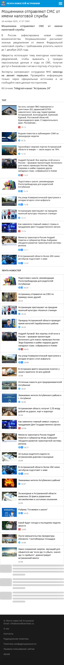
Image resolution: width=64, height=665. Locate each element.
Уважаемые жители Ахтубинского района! (39, 480)
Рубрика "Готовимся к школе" (33, 509)
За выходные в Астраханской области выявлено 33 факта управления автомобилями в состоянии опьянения (37, 496)
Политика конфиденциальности (20, 643)
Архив (7, 654)
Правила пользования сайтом (19, 648)
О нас (6, 628)
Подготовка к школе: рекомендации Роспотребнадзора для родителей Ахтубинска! (36, 184)
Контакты (8, 633)
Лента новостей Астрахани (17, 659)
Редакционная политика (16, 638)
